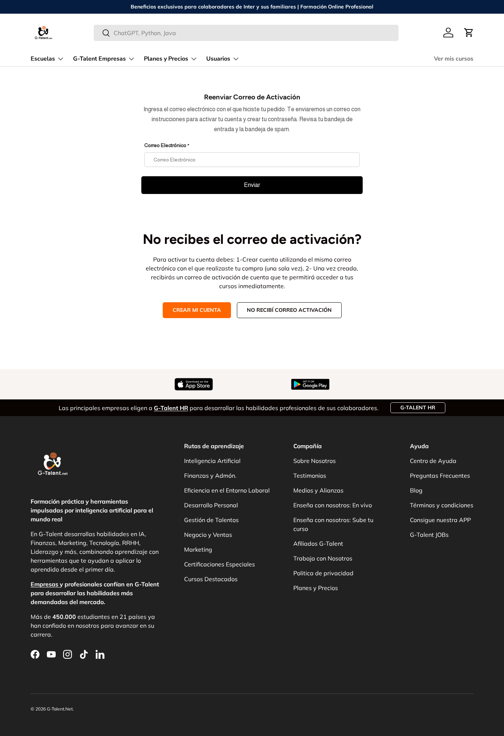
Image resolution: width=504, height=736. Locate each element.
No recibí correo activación (289, 310)
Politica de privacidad (323, 573)
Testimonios (309, 475)
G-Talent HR (417, 407)
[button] (469, 32)
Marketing (198, 549)
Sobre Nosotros (314, 460)
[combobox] (246, 33)
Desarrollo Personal (211, 505)
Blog (416, 490)
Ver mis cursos (453, 59)
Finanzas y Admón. (210, 475)
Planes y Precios (166, 59)
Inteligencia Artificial (212, 460)
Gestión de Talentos (211, 520)
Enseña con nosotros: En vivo (332, 505)
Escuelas (43, 59)
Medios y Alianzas (318, 490)
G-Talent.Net (60, 709)
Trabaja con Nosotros (322, 558)
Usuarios (218, 59)
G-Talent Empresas (99, 59)
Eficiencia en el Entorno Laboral (227, 490)
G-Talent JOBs (429, 534)
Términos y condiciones (441, 505)
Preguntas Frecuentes (440, 475)
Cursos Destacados (211, 579)
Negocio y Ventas (208, 534)
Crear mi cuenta (197, 310)
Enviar (252, 185)
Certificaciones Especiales (219, 564)
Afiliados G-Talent (318, 543)
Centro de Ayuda (433, 460)
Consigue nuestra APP (440, 520)
